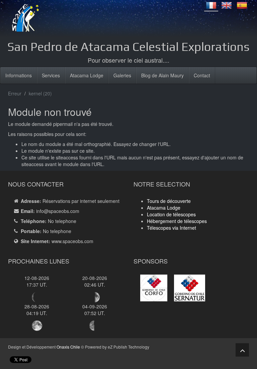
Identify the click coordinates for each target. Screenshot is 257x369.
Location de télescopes (171, 214)
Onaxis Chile (68, 347)
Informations (18, 75)
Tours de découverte (169, 201)
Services (51, 75)
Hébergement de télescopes (177, 221)
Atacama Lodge (86, 75)
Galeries (122, 75)
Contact (202, 75)
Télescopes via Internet (171, 227)
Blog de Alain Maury (162, 75)
